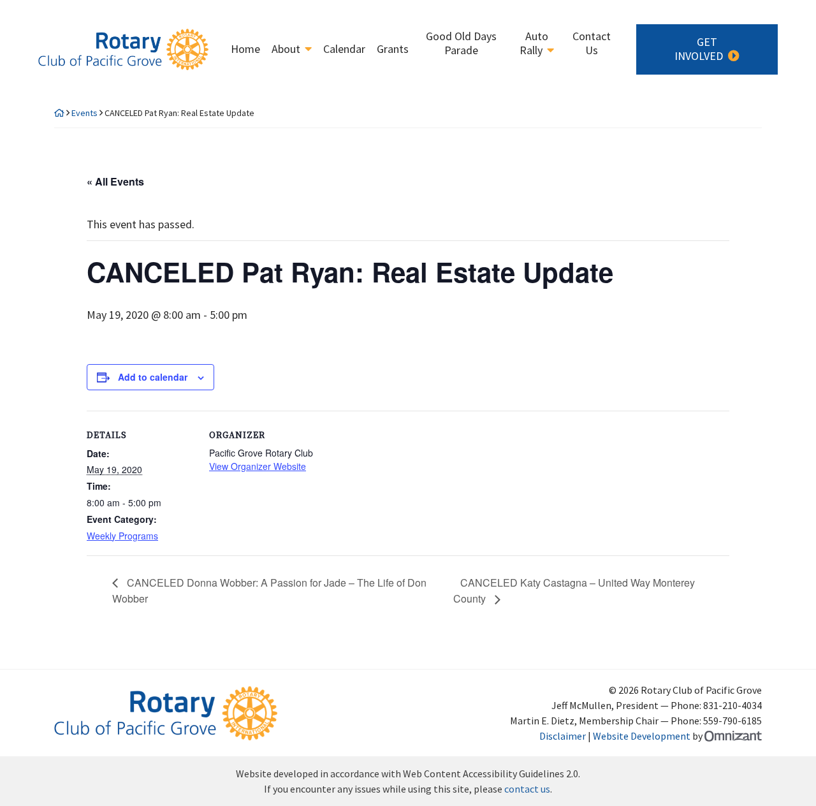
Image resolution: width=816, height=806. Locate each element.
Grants (393, 49)
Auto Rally (534, 43)
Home (245, 49)
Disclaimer (562, 735)
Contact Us (591, 43)
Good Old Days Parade (461, 43)
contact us (527, 788)
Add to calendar (152, 376)
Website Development (641, 735)
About (286, 49)
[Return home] (59, 113)
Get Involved (698, 48)
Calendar (344, 49)
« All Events (115, 181)
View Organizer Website (257, 466)
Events (84, 113)
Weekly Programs (122, 535)
